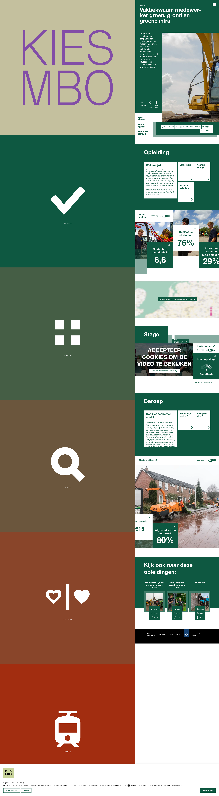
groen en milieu (168, 127)
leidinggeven (207, 127)
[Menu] (214, 5)
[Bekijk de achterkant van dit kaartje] (169, 245)
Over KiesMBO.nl (151, 634)
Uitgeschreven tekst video (202, 382)
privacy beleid (133, 785)
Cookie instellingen (11, 790)
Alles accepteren (208, 790)
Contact (178, 634)
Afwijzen (26, 790)
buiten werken (206, 131)
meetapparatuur (182, 127)
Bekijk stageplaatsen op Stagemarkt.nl (178, 341)
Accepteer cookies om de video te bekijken (163, 370)
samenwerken (195, 127)
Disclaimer (162, 634)
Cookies (170, 634)
